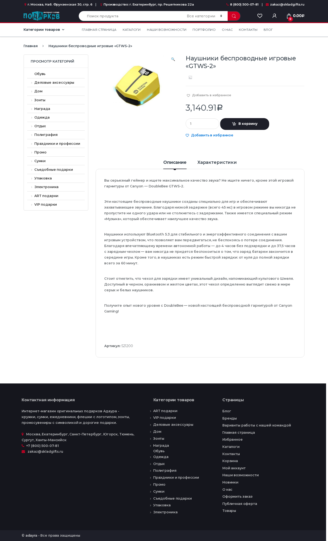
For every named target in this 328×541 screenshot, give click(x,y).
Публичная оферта (239, 504)
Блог (268, 30)
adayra (31, 535)
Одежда (42, 117)
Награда (42, 109)
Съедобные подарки (53, 169)
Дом (38, 91)
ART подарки (46, 196)
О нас (227, 30)
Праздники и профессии (57, 143)
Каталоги (132, 30)
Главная (31, 46)
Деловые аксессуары (54, 82)
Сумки (40, 161)
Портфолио (204, 30)
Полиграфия (45, 135)
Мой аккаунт (233, 468)
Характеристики (217, 162)
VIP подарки (45, 204)
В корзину (248, 123)
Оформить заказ (237, 496)
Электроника (46, 187)
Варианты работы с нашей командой (256, 425)
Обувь (39, 74)
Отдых (40, 126)
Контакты (248, 30)
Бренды (229, 418)
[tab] (175, 164)
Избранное (232, 439)
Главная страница (99, 30)
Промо (40, 152)
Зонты (39, 100)
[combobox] (130, 16)
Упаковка (43, 178)
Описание (175, 162)
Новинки (230, 482)
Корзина (230, 461)
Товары (229, 511)
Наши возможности (167, 30)
